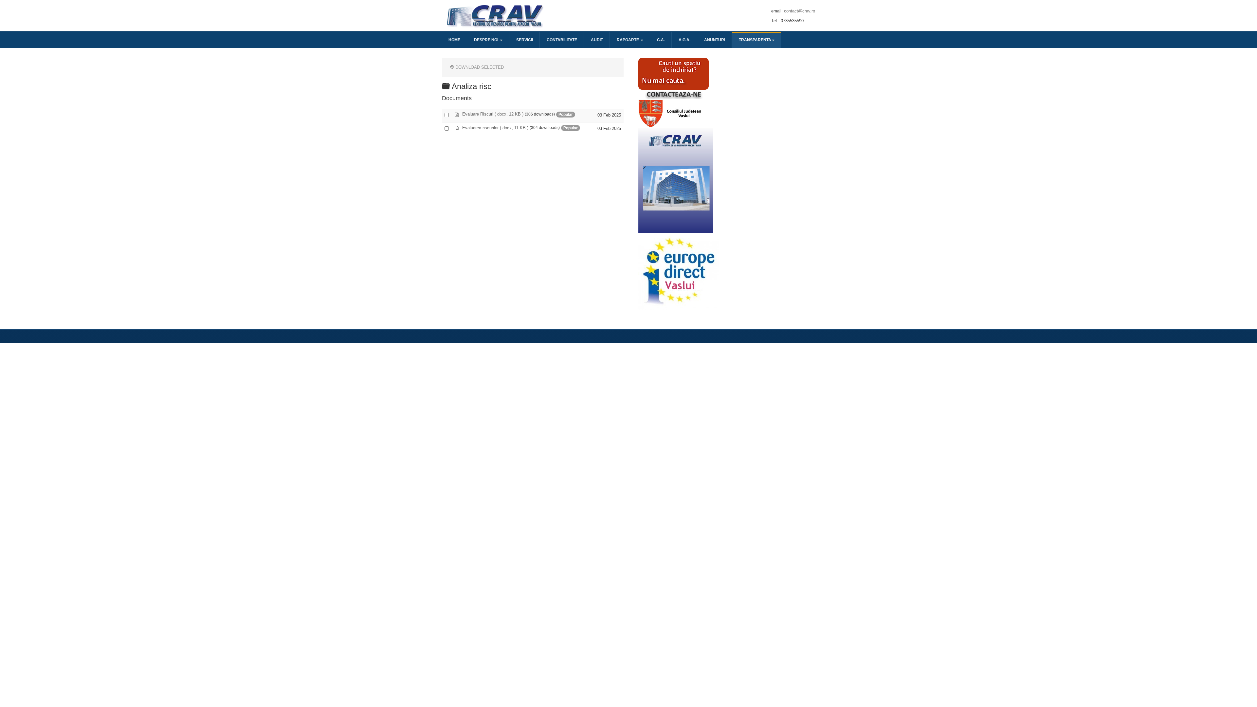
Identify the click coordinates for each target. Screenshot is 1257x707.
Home (454, 40)
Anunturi (714, 40)
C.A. (661, 40)
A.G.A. (684, 40)
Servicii (524, 40)
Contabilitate (562, 40)
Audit (597, 40)
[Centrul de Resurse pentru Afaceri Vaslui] (494, 15)
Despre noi (486, 40)
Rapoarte (628, 40)
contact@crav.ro (799, 11)
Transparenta (755, 40)
